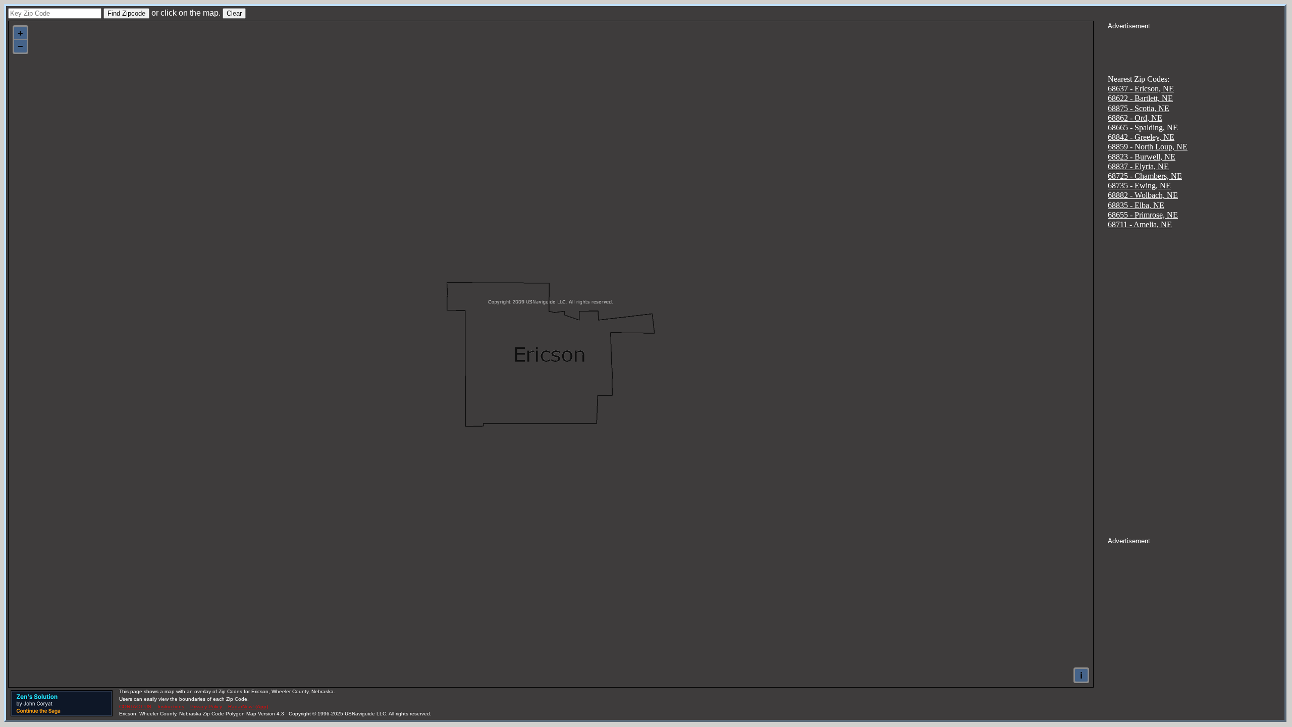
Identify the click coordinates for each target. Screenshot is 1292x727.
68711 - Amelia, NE (1140, 224)
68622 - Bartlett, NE (1140, 98)
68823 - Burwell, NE (1141, 156)
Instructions (170, 706)
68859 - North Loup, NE (1148, 146)
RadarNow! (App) (248, 706)
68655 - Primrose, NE (1143, 215)
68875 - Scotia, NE (1138, 108)
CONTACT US (135, 706)
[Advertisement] (1196, 43)
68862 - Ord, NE (1135, 118)
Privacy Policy (206, 706)
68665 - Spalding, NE (1143, 127)
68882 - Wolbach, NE (1143, 195)
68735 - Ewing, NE (1139, 185)
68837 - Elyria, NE (1138, 166)
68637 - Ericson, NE (1141, 88)
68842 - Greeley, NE (1141, 137)
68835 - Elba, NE (1136, 205)
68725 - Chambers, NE (1145, 176)
